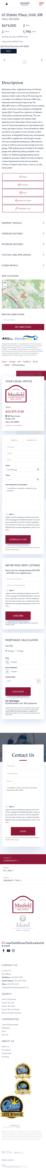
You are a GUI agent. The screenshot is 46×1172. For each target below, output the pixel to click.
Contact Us (9, 425)
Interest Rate (10, 677)
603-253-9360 (20, 980)
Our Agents (18, 425)
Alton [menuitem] (4, 1031)
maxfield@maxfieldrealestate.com (23, 944)
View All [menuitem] (5, 1034)
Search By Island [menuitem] (8, 1006)
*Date (7, 465)
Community (10, 860)
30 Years (11, 651)
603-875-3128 (14, 411)
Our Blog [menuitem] (5, 1056)
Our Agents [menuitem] (6, 1050)
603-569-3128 (17, 977)
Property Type (12, 880)
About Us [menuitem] (5, 1046)
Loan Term (9, 646)
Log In (7, 4)
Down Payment (11, 667)
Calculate (18, 691)
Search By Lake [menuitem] (8, 1002)
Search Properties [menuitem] (9, 999)
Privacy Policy (36, 547)
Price (7, 658)
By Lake (8, 870)
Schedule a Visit (32, 440)
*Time (7, 475)
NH (19, 361)
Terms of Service (12, 549)
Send (23, 831)
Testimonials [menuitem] (7, 1053)
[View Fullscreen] (5, 291)
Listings (12, 361)
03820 (7, 365)
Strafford (26, 361)
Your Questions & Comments (16, 484)
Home (4, 361)
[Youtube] (8, 951)
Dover (35, 361)
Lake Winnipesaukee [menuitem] (10, 1024)
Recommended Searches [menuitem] (11, 1012)
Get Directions (23, 327)
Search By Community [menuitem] (10, 1009)
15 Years (20, 651)
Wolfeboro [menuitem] (6, 1028)
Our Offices (6, 974)
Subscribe (18, 615)
